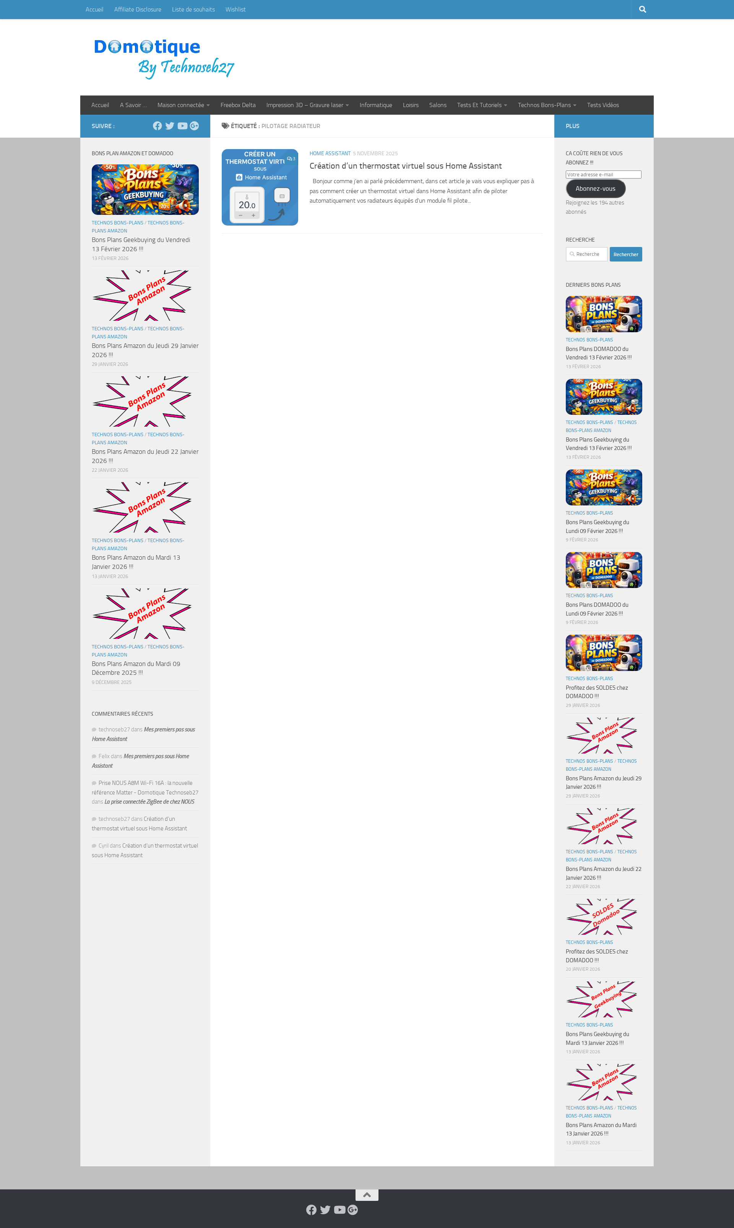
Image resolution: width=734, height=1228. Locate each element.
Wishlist (236, 9)
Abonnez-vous (595, 188)
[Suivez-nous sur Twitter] (169, 125)
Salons (438, 105)
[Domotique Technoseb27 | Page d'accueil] (167, 57)
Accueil (95, 9)
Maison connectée (181, 105)
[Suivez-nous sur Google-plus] (194, 125)
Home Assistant (330, 153)
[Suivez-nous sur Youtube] (182, 125)
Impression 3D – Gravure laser (304, 105)
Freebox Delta (238, 105)
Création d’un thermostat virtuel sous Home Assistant (407, 166)
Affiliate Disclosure (137, 9)
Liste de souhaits (193, 9)
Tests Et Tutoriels (479, 105)
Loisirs (411, 105)
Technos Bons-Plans (544, 105)
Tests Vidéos (603, 105)
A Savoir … (133, 105)
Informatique (376, 105)
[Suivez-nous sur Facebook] (157, 125)
